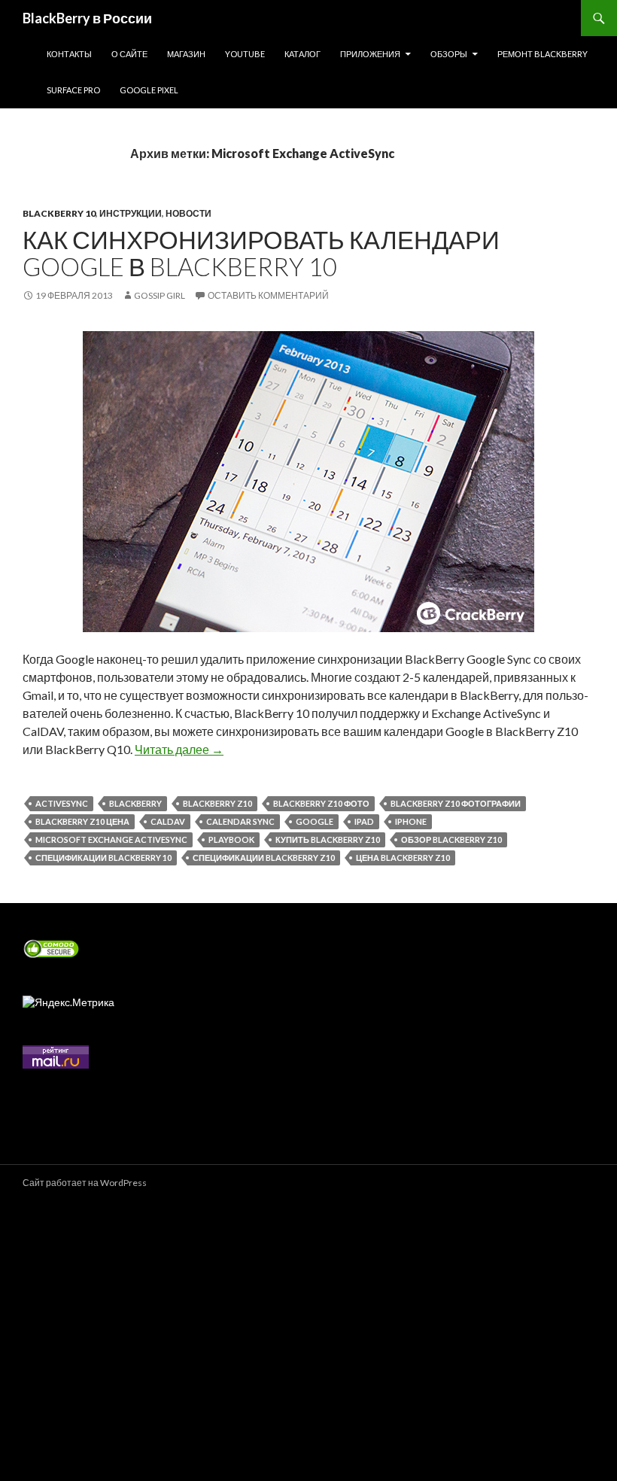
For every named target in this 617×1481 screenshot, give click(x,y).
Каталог (302, 54)
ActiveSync (61, 803)
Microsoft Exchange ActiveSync (111, 839)
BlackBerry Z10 (217, 803)
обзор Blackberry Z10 (451, 839)
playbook (231, 839)
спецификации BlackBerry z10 (264, 857)
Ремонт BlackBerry (542, 54)
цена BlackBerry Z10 (403, 857)
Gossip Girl (159, 295)
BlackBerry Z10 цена (82, 821)
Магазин (186, 54)
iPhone (411, 821)
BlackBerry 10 (59, 213)
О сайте (129, 54)
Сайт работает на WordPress (85, 1182)
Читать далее (179, 749)
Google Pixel (149, 90)
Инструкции (130, 213)
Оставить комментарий (268, 295)
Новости (188, 213)
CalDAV (167, 821)
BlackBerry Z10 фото (321, 803)
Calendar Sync (240, 821)
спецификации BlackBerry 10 (103, 857)
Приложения (370, 54)
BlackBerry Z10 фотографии (456, 803)
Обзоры (448, 54)
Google (314, 821)
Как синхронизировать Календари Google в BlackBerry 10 (261, 252)
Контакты (69, 54)
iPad (364, 821)
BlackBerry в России (87, 18)
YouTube (245, 54)
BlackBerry (135, 803)
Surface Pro (73, 90)
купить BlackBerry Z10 (327, 839)
